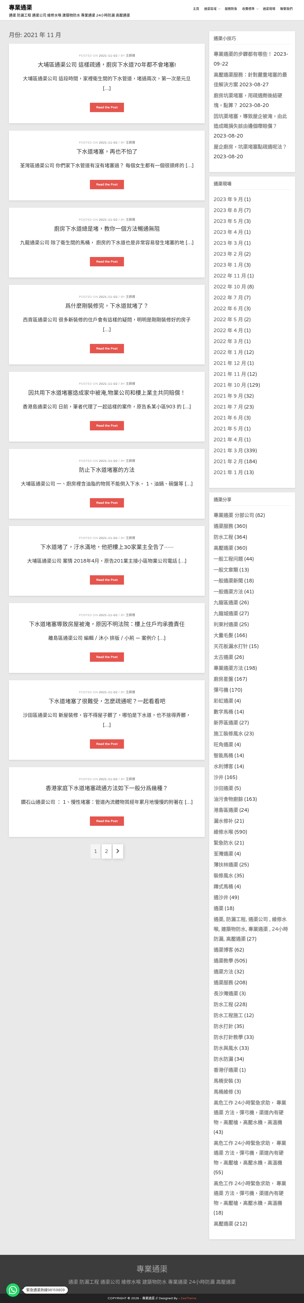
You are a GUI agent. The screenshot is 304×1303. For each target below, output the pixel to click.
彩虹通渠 (223, 701)
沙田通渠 (223, 788)
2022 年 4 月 (228, 330)
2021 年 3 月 (228, 451)
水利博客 (223, 766)
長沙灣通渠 (226, 994)
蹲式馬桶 (223, 887)
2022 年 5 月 (228, 320)
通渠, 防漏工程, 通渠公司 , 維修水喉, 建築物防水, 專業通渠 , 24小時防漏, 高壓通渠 (251, 929)
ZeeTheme (188, 1298)
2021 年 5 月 (228, 429)
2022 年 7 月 (228, 298)
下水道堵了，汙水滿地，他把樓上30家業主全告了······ (107, 547)
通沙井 (221, 897)
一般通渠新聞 (228, 581)
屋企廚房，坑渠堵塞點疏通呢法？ (250, 147)
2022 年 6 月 (228, 309)
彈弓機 (221, 690)
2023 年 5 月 (228, 221)
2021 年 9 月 (228, 396)
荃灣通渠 (223, 854)
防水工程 (224, 537)
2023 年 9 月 (228, 199)
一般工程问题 (228, 559)
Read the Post (110, 108)
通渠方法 (223, 972)
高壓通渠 (224, 548)
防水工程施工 (228, 1015)
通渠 (218, 908)
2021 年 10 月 (230, 385)
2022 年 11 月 (230, 276)
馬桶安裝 (223, 1081)
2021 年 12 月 (230, 363)
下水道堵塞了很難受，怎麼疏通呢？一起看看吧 (107, 701)
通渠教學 (223, 961)
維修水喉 (223, 832)
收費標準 (248, 9)
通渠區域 (210, 9)
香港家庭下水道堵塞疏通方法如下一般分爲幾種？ (107, 788)
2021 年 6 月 (228, 418)
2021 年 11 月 (230, 374)
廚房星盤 (223, 679)
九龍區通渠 (226, 603)
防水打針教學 (228, 1037)
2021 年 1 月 (228, 472)
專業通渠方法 (228, 668)
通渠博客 (223, 950)
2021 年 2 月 (228, 461)
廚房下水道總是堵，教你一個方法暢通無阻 (107, 229)
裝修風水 (223, 876)
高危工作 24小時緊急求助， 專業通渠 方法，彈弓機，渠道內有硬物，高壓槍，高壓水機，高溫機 (250, 1112)
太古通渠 (223, 657)
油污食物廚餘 (228, 799)
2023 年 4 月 (228, 232)
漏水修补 (223, 821)
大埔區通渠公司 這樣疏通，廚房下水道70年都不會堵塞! (107, 65)
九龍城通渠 (226, 614)
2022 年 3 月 (228, 341)
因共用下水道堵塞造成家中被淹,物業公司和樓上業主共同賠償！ (107, 393)
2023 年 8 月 (228, 210)
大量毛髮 (223, 635)
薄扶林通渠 (226, 865)
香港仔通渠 (226, 1070)
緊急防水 (223, 843)
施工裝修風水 (228, 734)
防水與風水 (226, 1048)
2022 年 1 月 (228, 352)
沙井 (218, 777)
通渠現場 (269, 9)
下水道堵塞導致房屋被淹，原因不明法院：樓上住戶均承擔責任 (107, 624)
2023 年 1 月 (228, 265)
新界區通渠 (226, 723)
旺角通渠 (223, 745)
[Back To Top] (296, 1295)
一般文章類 (226, 570)
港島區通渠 (226, 810)
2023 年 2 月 (228, 254)
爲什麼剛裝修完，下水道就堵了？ (107, 306)
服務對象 (231, 9)
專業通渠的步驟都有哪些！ (243, 54)
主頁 (196, 9)
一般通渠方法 (228, 592)
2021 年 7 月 (228, 407)
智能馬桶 (223, 755)
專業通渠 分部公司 (234, 515)
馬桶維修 (223, 1092)
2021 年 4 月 (228, 440)
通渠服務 (224, 526)
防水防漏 (223, 1059)
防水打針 (223, 1026)
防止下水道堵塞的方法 (107, 470)
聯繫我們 (286, 9)
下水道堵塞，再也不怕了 (107, 151)
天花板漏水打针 (231, 646)
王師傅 (130, 56)
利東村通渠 (226, 624)
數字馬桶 (223, 712)
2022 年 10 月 (230, 287)
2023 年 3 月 (228, 243)
